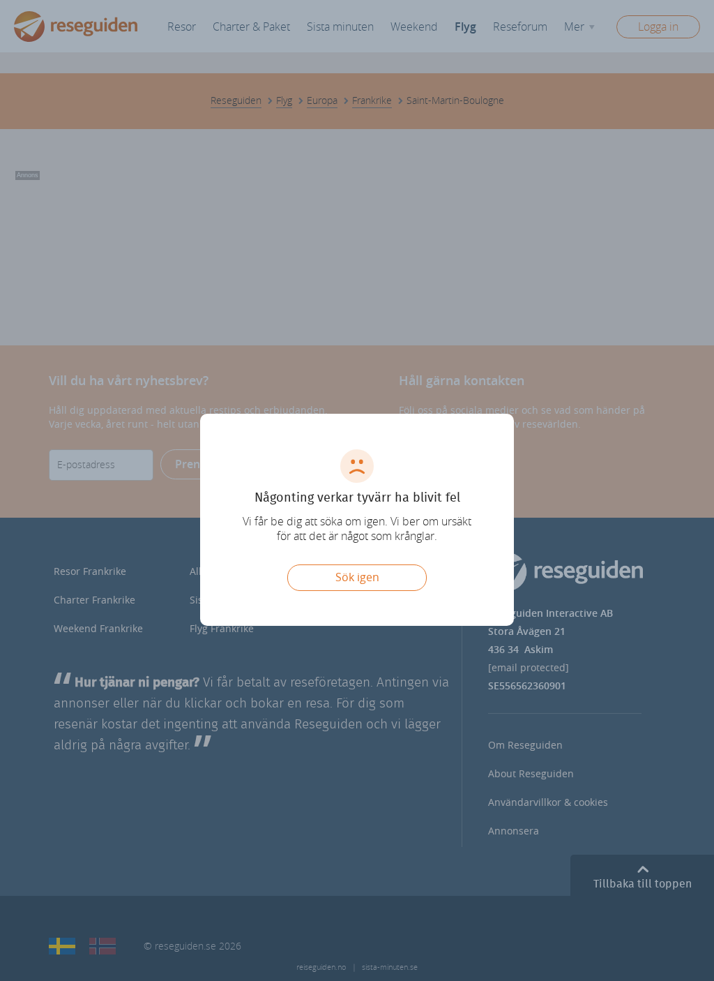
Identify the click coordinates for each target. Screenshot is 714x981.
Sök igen (357, 577)
